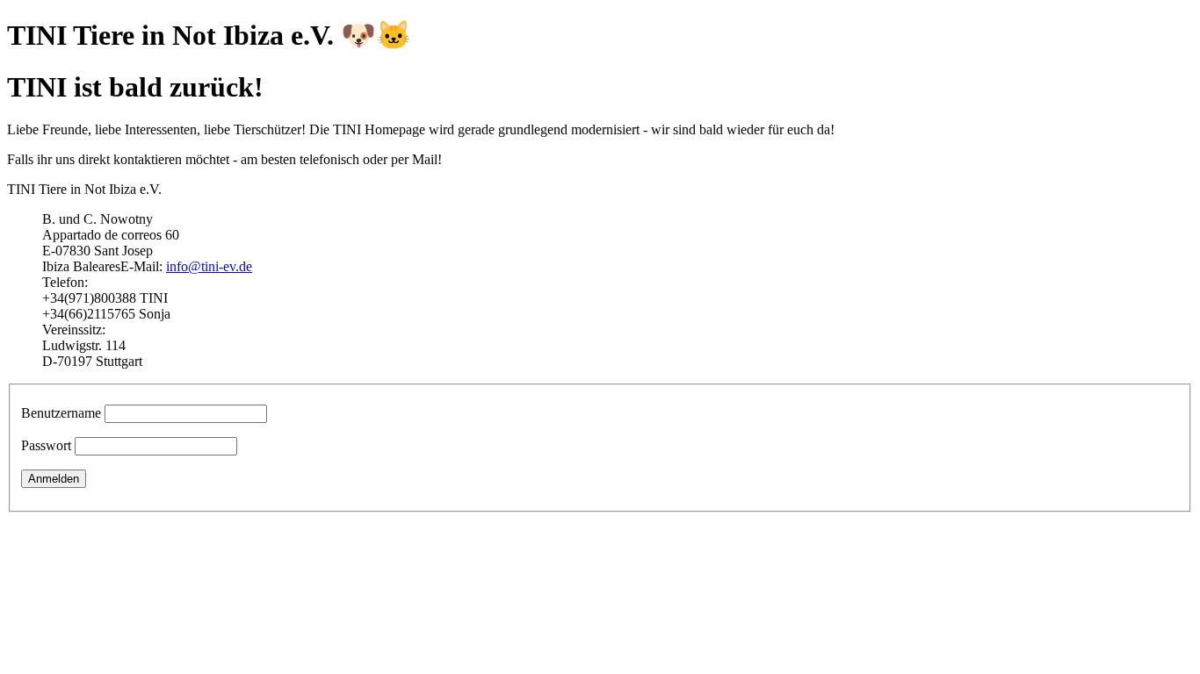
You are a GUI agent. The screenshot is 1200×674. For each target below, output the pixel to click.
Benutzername (61, 412)
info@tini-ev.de (209, 266)
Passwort (46, 445)
